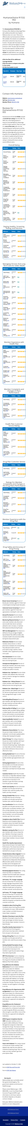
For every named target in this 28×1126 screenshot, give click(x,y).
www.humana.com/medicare (15, 98)
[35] (9, 560)
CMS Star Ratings (11, 1070)
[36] (4, 568)
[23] (7, 405)
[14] (8, 326)
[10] (9, 304)
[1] (9, 242)
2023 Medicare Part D (13, 1113)
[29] (4, 475)
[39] (4, 590)
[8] (4, 293)
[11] (7, 309)
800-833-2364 (11, 100)
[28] (4, 455)
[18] (4, 363)
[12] (9, 315)
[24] (7, 411)
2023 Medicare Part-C (13, 1109)
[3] (8, 252)
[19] (8, 367)
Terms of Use (14, 1120)
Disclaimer (6, 1120)
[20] (8, 371)
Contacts (22, 1120)
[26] (9, 442)
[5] (4, 278)
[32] (4, 512)
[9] (7, 299)
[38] (9, 583)
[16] (9, 335)
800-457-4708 (15, 102)
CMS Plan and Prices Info (13, 1067)
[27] (4, 448)
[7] (4, 288)
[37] (4, 577)
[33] (4, 534)
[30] (4, 499)
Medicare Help (19, 1124)
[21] (4, 377)
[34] (8, 540)
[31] (7, 506)
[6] (8, 282)
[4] (7, 257)
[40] (9, 594)
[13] (8, 320)
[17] (4, 358)
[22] (4, 382)
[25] (4, 417)
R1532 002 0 (5, 77)
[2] (9, 247)
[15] (4, 331)
